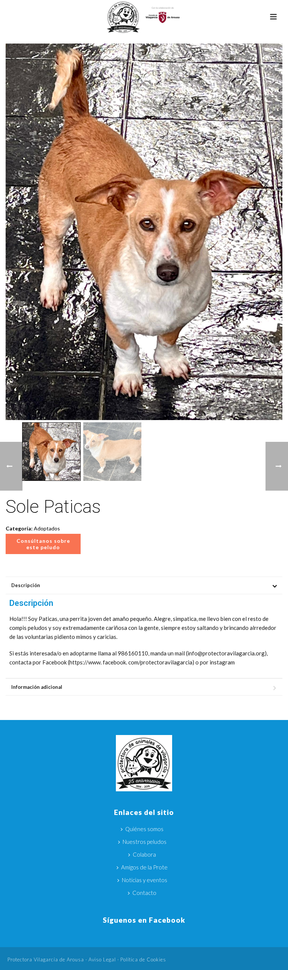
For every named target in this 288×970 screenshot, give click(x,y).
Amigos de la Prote (144, 867)
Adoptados (47, 528)
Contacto (144, 892)
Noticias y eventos (144, 880)
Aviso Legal (102, 959)
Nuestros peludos (144, 841)
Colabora (144, 854)
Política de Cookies (143, 959)
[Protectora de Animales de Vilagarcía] (144, 17)
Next (270, 249)
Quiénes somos (144, 828)
